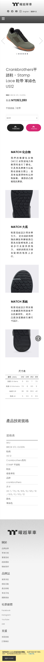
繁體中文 (34, 11)
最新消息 (5, 579)
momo (33, 128)
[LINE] (8, 11)
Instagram (6, 615)
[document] (22, 656)
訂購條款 (5, 641)
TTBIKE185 (15, 128)
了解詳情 (31, 654)
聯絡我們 (5, 566)
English (26, 11)
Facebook (6, 610)
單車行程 (5, 553)
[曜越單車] (22, 4)
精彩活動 (5, 584)
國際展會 (5, 597)
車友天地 (5, 593)
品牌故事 (5, 548)
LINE (3, 624)
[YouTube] (16, 11)
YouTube (5, 619)
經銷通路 (5, 562)
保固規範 (5, 637)
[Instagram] (20, 11)
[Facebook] (12, 11)
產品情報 (5, 588)
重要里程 (5, 557)
